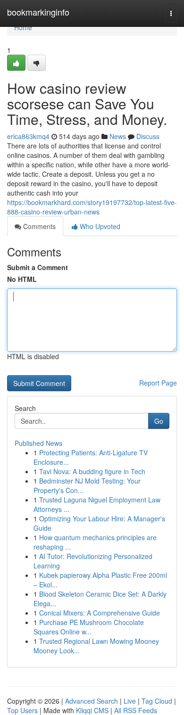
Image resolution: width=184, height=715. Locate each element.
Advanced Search (91, 701)
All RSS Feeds (135, 710)
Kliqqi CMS (92, 710)
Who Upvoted (99, 226)
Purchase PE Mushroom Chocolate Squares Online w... (88, 626)
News (117, 136)
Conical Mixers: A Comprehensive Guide (99, 612)
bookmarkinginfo (38, 12)
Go (158, 421)
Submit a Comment (37, 267)
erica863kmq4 (28, 136)
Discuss (147, 136)
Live (130, 701)
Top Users (22, 710)
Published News (38, 443)
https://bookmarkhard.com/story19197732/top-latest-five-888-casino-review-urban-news (92, 206)
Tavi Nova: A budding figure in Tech (92, 471)
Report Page (158, 382)
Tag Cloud (157, 701)
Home (23, 27)
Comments (38, 226)
